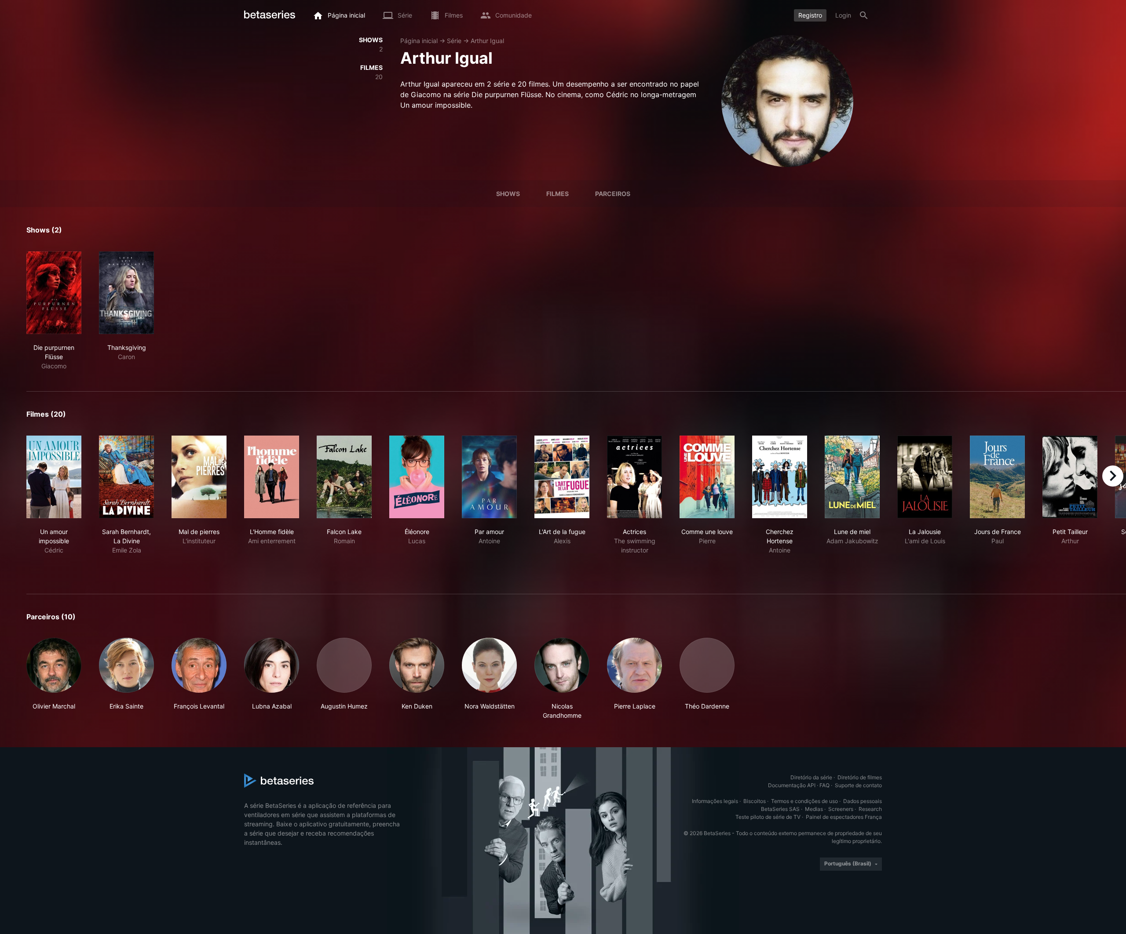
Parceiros (612, 193)
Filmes (557, 193)
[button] (53, 679)
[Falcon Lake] (344, 477)
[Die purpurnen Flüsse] (53, 292)
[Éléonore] (416, 477)
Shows (508, 193)
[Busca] (863, 15)
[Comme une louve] (707, 477)
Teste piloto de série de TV (768, 817)
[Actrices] (634, 477)
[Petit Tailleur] (1069, 477)
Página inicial (419, 40)
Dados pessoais (862, 801)
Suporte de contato (858, 785)
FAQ (824, 785)
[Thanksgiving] (126, 292)
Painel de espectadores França (844, 817)
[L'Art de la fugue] (561, 477)
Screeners (840, 809)
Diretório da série (811, 777)
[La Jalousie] (924, 477)
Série (454, 40)
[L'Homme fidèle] (271, 477)
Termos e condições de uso (804, 801)
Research (870, 809)
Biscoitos (754, 801)
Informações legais (715, 801)
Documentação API (791, 785)
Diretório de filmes (859, 777)
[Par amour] (489, 477)
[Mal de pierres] (199, 477)
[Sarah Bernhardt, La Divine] (126, 477)
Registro (810, 15)
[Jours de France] (997, 477)
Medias (814, 809)
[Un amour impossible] (53, 477)
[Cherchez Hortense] (779, 477)
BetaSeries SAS (780, 809)
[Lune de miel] (852, 477)
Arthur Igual (487, 40)
